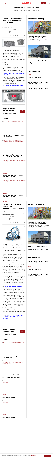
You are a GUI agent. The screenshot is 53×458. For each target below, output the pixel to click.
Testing (33, 10)
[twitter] (13, 35)
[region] (26, 456)
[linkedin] (12, 35)
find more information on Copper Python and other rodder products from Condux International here (13, 317)
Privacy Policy (33, 455)
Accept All (48, 455)
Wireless (38, 10)
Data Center (15, 10)
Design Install (27, 10)
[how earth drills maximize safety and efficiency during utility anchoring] (39, 27)
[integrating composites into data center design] (39, 51)
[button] (3, 3)
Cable (21, 10)
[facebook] (10, 35)
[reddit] (15, 35)
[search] (5, 3)
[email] (17, 35)
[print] (24, 35)
